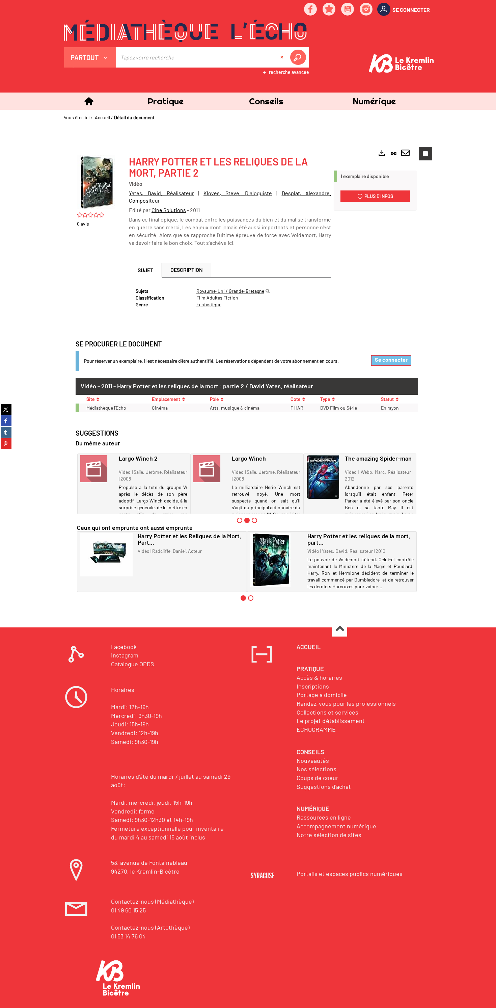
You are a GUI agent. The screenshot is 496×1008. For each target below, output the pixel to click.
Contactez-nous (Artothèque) (150, 927)
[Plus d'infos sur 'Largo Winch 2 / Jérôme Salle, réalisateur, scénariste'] (97, 468)
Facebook (124, 646)
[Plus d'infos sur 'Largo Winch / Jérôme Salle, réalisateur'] (210, 468)
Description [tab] (186, 269)
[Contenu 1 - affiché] (243, 598)
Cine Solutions (168, 210)
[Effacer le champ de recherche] (282, 57)
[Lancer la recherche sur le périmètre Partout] (299, 57)
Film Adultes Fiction (217, 298)
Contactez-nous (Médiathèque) (152, 901)
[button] (165, 101)
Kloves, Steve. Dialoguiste (237, 193)
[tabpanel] (230, 298)
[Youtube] (347, 10)
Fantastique (208, 304)
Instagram (124, 655)
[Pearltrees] (329, 10)
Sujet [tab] (145, 270)
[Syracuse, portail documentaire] (185, 31)
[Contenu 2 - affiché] (247, 520)
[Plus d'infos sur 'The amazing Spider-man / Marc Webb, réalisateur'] (323, 477)
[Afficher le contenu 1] (239, 520)
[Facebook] (310, 10)
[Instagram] (366, 10)
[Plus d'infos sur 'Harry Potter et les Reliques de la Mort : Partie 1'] (106, 554)
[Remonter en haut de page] (339, 629)
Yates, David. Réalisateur (161, 193)
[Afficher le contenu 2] (250, 598)
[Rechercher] (268, 291)
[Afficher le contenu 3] (254, 520)
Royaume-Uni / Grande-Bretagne (230, 291)
